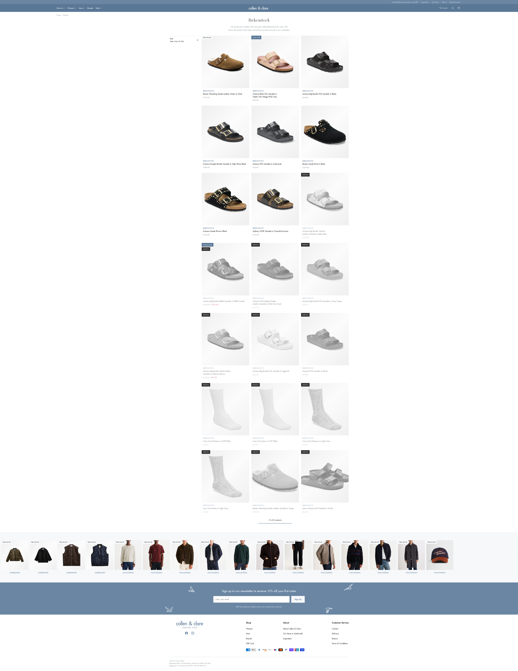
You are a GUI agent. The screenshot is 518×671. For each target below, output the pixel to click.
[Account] (452, 8)
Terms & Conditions (340, 643)
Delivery (335, 633)
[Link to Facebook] (186, 633)
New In (59, 8)
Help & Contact (455, 2)
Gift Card (250, 643)
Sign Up (298, 599)
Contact (335, 628)
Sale (97, 8)
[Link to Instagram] (192, 633)
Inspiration (425, 2)
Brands (90, 8)
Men (80, 8)
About (444, 2)
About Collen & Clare (292, 628)
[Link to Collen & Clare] (189, 625)
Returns (335, 638)
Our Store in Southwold (292, 633)
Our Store (435, 2)
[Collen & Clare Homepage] (259, 8)
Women (70, 8)
